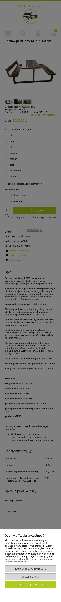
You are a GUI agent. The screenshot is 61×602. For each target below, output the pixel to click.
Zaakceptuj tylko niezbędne (30, 568)
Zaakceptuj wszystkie (30, 584)
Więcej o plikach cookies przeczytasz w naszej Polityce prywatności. (29, 560)
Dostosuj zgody (30, 576)
